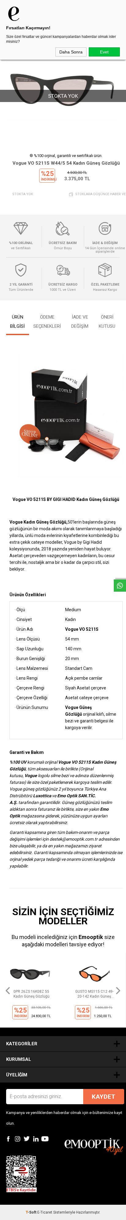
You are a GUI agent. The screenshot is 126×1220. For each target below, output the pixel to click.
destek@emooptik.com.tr (74, 839)
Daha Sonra (71, 51)
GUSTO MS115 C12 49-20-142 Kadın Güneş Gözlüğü (94, 994)
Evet (104, 51)
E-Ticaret (44, 1212)
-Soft (31, 1212)
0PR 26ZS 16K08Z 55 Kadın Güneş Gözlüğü (31, 994)
